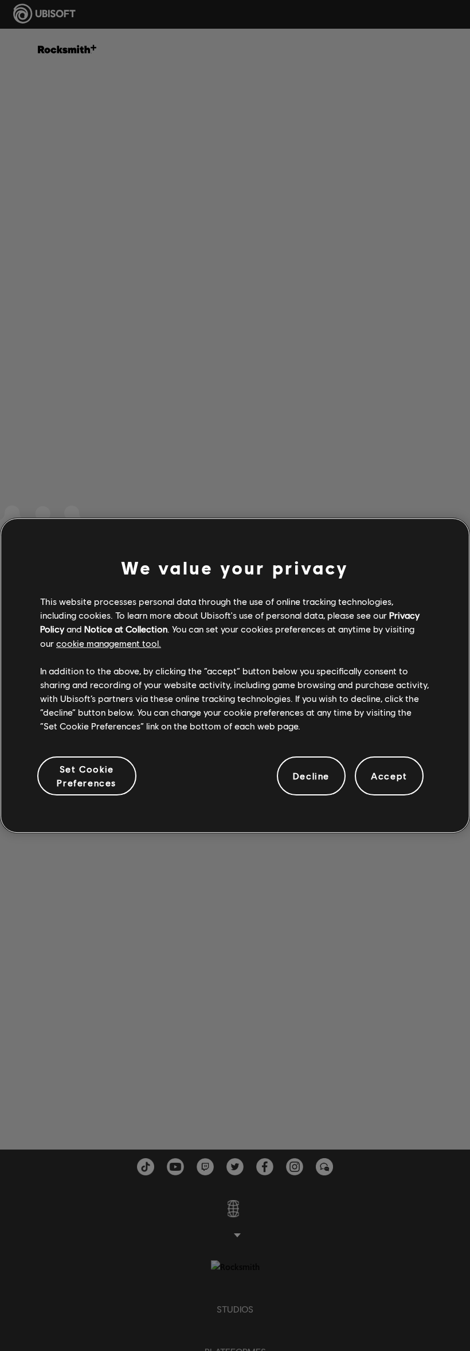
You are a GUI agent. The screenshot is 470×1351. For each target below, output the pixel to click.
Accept (389, 775)
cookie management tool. (108, 643)
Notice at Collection (125, 628)
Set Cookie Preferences (86, 775)
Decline (311, 775)
